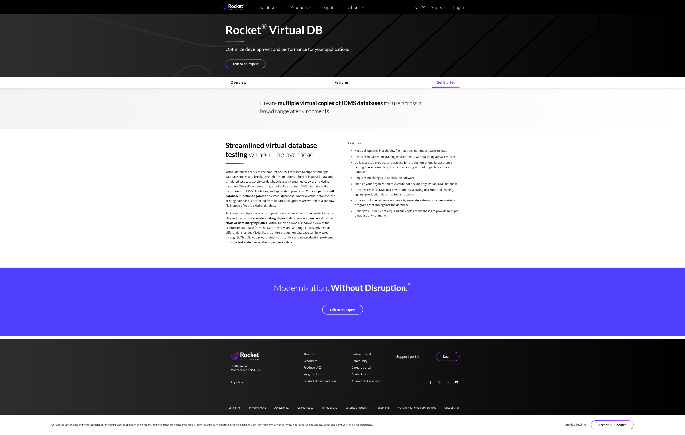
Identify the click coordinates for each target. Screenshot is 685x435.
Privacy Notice (257, 407)
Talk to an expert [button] (245, 64)
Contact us (359, 374)
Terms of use (329, 407)
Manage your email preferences (417, 407)
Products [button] (299, 7)
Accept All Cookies (612, 425)
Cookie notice (305, 407)
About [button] (354, 7)
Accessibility (281, 407)
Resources (310, 361)
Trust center (233, 407)
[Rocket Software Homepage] (232, 7)
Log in (447, 356)
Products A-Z (312, 367)
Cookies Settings (575, 425)
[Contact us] (424, 7)
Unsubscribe (452, 407)
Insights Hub (311, 374)
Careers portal (361, 367)
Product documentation (319, 381)
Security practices (356, 407)
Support (439, 7)
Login (458, 7)
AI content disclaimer (366, 381)
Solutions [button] (268, 7)
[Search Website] (415, 7)
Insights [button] (328, 7)
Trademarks (382, 407)
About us (309, 354)
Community (359, 361)
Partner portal (361, 354)
